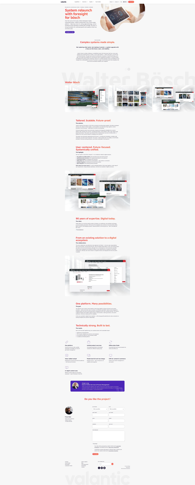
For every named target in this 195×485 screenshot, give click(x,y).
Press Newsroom (84, 464)
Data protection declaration (125, 468)
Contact (130, 1)
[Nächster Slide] (129, 69)
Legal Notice (128, 467)
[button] (125, 2)
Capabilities (77, 1)
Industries (84, 1)
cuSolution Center (68, 465)
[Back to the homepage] (63, 2)
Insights (90, 1)
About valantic (84, 461)
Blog (82, 463)
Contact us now (70, 32)
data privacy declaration (114, 447)
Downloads (67, 464)
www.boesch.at (80, 229)
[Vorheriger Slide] (126, 69)
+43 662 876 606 (68, 421)
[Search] (121, 2)
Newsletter (83, 465)
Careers (116, 1)
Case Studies (98, 1)
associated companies (113, 450)
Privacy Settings (127, 466)
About (111, 1)
